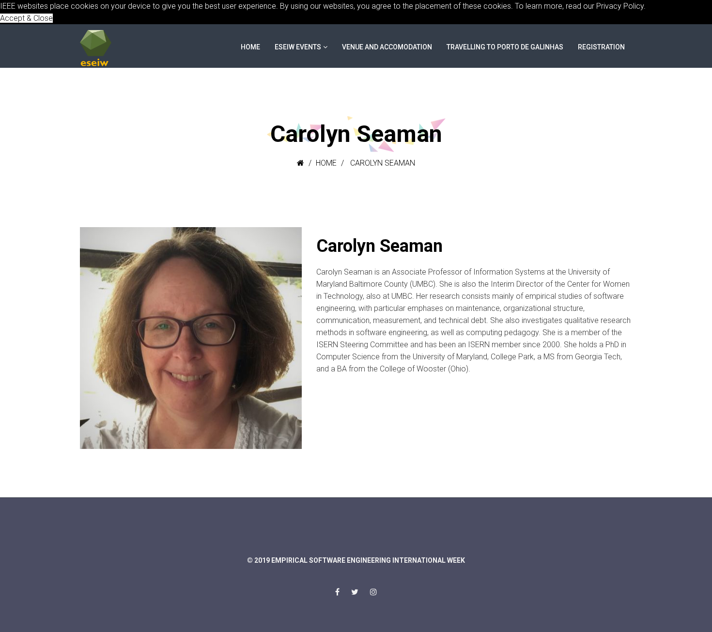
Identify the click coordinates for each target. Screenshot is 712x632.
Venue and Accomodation (387, 47)
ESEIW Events (298, 47)
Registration (601, 47)
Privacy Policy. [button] (621, 6)
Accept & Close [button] (26, 18)
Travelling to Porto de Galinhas (505, 47)
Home (250, 47)
